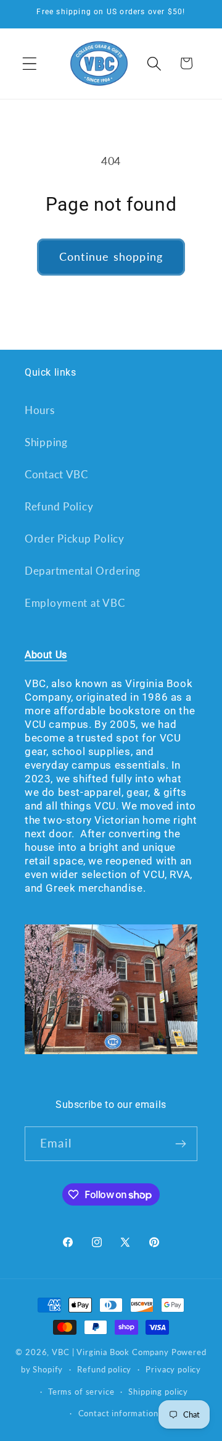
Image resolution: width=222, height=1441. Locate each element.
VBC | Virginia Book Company (110, 1352)
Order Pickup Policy (75, 538)
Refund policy (104, 1369)
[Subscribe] (180, 1143)
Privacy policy (173, 1369)
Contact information (118, 1413)
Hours (40, 410)
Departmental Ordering (83, 570)
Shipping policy (158, 1392)
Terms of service (81, 1392)
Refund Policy (59, 506)
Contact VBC (56, 474)
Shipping (46, 442)
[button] (30, 63)
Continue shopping (111, 256)
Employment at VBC (75, 602)
